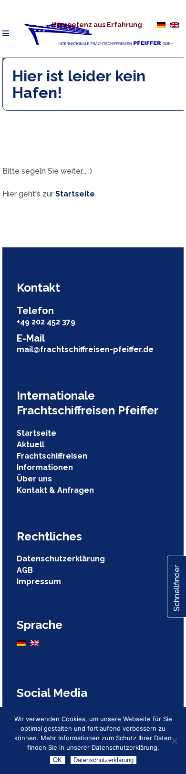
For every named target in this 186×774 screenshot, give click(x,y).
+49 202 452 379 (46, 321)
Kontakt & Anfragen (55, 490)
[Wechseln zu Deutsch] (161, 24)
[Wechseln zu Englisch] (174, 24)
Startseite (75, 193)
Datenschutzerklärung (61, 558)
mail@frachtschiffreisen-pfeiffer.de (85, 349)
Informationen (45, 467)
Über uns (34, 478)
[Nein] (174, 740)
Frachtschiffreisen (52, 455)
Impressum (39, 581)
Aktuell (30, 444)
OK (57, 760)
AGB (25, 570)
